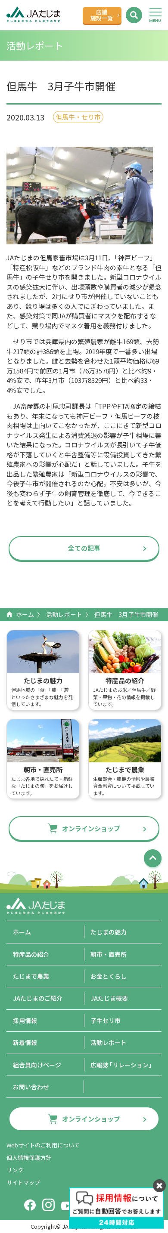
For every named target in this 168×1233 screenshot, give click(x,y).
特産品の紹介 (31, 954)
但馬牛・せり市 (78, 116)
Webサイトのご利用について (43, 1145)
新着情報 (25, 1042)
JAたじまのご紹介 (37, 998)
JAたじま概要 (109, 998)
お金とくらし (108, 976)
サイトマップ (23, 1182)
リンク (14, 1170)
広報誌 (122, 1064)
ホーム (25, 614)
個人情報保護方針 (28, 1157)
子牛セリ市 (105, 1020)
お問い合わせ (31, 1086)
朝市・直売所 (108, 954)
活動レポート (64, 614)
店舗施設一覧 (101, 15)
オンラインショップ (91, 828)
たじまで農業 (31, 976)
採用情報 (25, 1020)
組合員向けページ (37, 1064)
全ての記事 (84, 547)
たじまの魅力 (108, 932)
